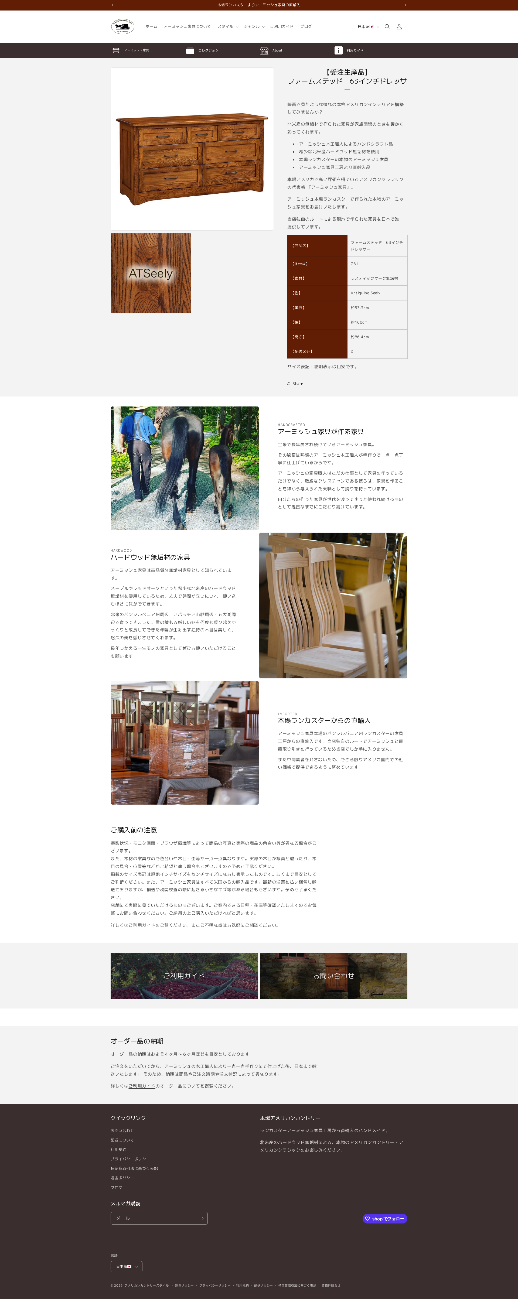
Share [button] (298, 383)
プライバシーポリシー (130, 1158)
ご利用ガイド (141, 1086)
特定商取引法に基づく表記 (134, 1168)
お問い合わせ (122, 1130)
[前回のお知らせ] (112, 5)
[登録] (201, 1218)
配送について (122, 1140)
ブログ (116, 1187)
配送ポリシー (263, 1285)
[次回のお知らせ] (405, 5)
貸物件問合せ (331, 1285)
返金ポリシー (122, 1177)
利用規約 (118, 1149)
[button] (227, 26)
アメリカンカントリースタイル (147, 1285)
